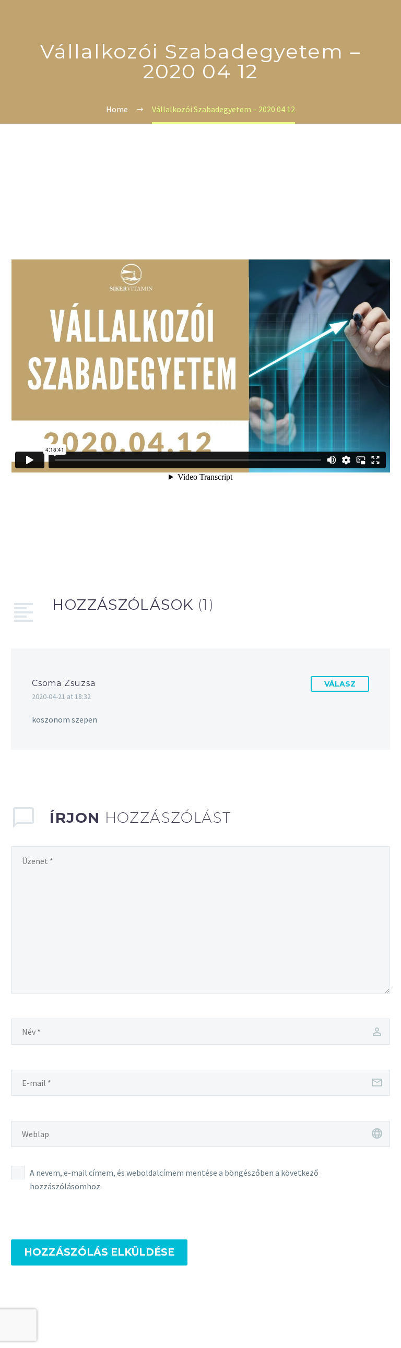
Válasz (340, 684)
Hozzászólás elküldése (99, 1252)
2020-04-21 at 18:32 (61, 696)
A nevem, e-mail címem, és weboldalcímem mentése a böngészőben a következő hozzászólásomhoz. (174, 1179)
